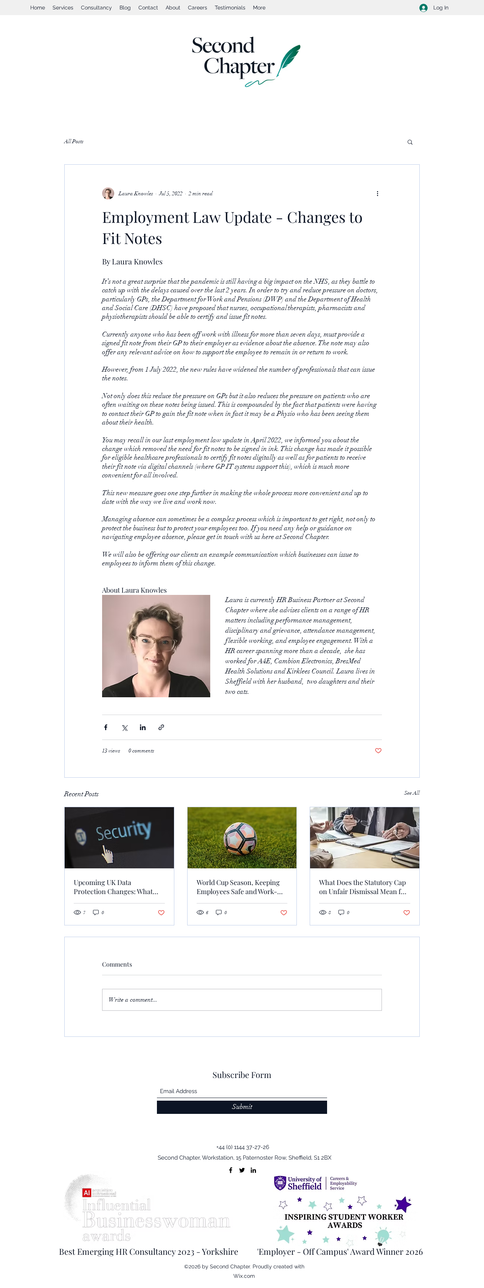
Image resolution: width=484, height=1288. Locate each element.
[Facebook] (230, 1170)
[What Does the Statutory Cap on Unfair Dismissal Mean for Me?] (364, 837)
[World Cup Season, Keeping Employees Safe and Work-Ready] (242, 837)
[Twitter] (242, 1170)
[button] (410, 142)
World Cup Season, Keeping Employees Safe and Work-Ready (238, 887)
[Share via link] (161, 727)
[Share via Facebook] (105, 727)
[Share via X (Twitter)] (124, 727)
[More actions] (377, 193)
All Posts (74, 141)
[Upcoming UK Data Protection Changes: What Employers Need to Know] (119, 837)
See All (412, 793)
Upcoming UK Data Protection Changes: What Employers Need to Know (113, 887)
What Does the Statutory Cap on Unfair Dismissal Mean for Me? (363, 887)
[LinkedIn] (253, 1170)
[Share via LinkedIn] (142, 727)
